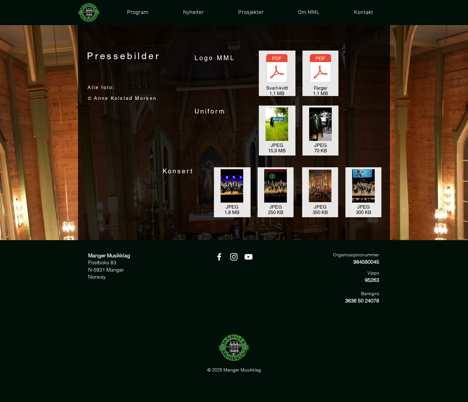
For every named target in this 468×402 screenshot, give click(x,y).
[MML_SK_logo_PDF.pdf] (277, 69)
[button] (250, 12)
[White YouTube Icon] (248, 257)
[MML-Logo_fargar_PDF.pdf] (320, 69)
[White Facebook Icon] (219, 257)
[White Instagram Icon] (234, 257)
